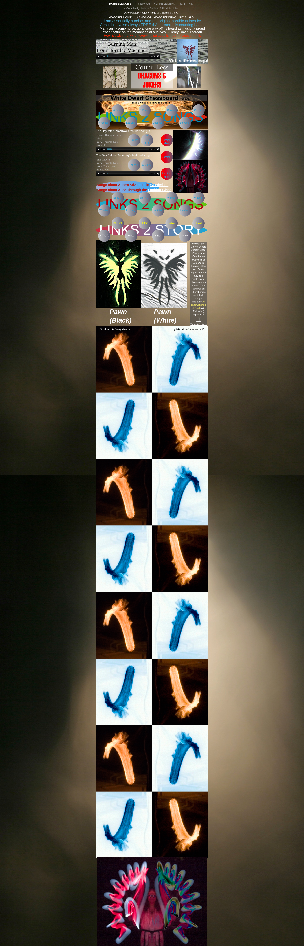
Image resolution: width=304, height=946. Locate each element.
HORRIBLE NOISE (120, 3)
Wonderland (159, 185)
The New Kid (142, 3)
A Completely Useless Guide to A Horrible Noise (151, 8)
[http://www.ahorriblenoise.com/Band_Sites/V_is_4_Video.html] (191, 158)
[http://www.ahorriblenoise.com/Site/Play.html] (123, 391)
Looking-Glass (159, 190)
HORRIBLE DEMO (165, 3)
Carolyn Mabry (122, 329)
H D (191, 3)
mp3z (182, 3)
